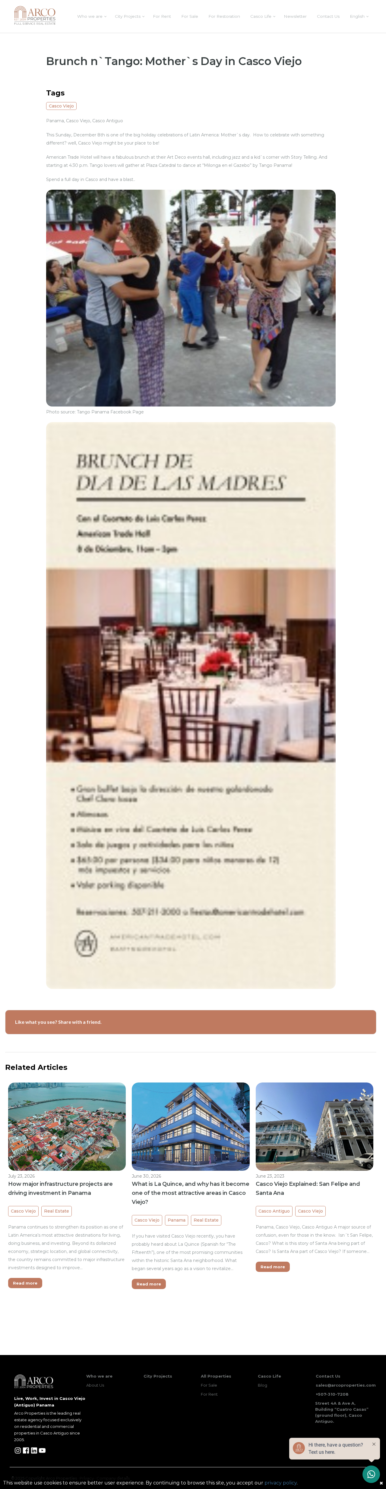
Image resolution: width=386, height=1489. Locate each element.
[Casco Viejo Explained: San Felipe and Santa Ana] (314, 1126)
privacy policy (280, 1483)
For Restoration (224, 16)
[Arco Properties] (34, 15)
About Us (95, 1385)
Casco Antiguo (274, 1211)
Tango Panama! (275, 165)
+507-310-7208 (332, 1394)
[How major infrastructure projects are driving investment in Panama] (67, 1126)
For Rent (162, 16)
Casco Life (260, 16)
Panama (176, 1220)
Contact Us (328, 16)
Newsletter (295, 16)
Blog (262, 1385)
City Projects (128, 16)
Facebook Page (126, 412)
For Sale (189, 16)
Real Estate (56, 1211)
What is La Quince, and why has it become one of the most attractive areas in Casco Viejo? (190, 1193)
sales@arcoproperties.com (346, 1385)
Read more (25, 1283)
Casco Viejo (61, 106)
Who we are (90, 16)
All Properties (216, 1376)
